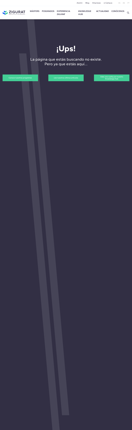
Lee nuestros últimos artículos (66, 78)
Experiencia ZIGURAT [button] (63, 12)
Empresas (96, 3)
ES (119, 3)
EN (124, 3)
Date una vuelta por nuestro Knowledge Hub (111, 78)
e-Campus (108, 3)
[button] (128, 12)
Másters (34, 11)
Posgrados (48, 11)
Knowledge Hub (84, 12)
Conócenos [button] (117, 11)
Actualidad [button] (102, 11)
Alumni (79, 3)
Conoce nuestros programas (20, 78)
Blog (87, 3)
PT (128, 3)
